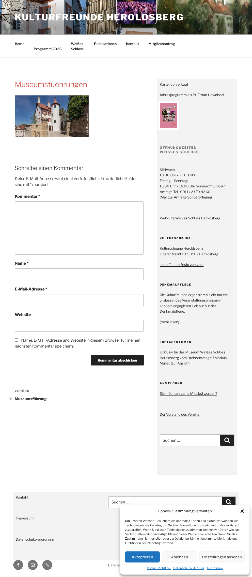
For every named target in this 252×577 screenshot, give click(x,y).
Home (19, 44)
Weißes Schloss (77, 46)
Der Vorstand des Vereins (179, 414)
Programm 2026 (48, 49)
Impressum (215, 568)
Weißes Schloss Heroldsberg (197, 218)
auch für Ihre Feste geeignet (182, 264)
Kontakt (132, 44)
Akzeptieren (142, 557)
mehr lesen (169, 322)
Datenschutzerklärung (189, 568)
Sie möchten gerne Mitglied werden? (188, 393)
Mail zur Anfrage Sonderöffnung (186, 197)
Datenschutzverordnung (35, 539)
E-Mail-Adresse (31, 289)
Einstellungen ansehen (222, 557)
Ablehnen (179, 557)
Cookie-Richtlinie (159, 568)
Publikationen (105, 44)
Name (22, 263)
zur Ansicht (180, 363)
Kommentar (27, 196)
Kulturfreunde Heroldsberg (99, 17)
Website (23, 314)
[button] (242, 511)
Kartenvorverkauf (174, 84)
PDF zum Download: (208, 95)
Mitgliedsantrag (161, 44)
